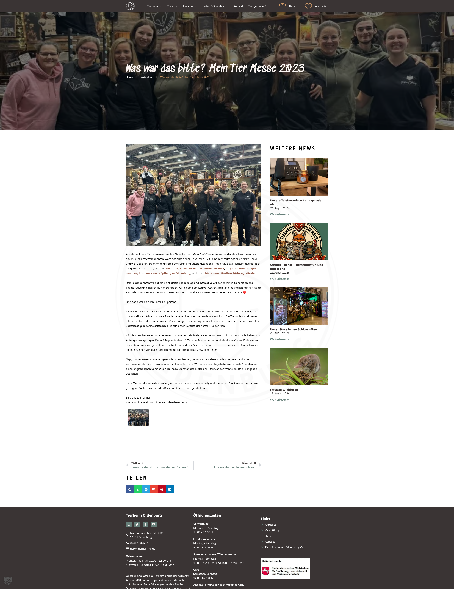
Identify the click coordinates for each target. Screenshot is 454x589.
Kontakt (238, 6)
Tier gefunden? (257, 6)
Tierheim (152, 6)
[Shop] (282, 6)
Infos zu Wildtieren (284, 390)
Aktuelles (146, 77)
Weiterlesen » (279, 214)
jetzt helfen (321, 6)
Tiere (170, 6)
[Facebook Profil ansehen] (145, 524)
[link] (172, 268)
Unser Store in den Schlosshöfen (293, 329)
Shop (292, 6)
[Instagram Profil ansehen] (129, 524)
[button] (130, 489)
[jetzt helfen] (308, 6)
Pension (188, 6)
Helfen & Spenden (213, 6)
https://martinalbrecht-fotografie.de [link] (230, 273)
